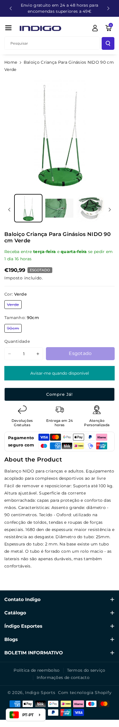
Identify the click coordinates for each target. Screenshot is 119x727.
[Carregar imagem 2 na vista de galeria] (59, 208)
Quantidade (17, 341)
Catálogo (15, 613)
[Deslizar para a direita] (110, 210)
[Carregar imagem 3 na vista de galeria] (90, 208)
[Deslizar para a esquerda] (9, 210)
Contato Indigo (22, 599)
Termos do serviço (86, 670)
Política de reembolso (37, 670)
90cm (14, 329)
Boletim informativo (33, 652)
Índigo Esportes (23, 626)
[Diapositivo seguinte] (108, 8)
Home (10, 62)
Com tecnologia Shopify (84, 692)
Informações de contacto (63, 677)
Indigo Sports (40, 692)
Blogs (11, 639)
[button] (8, 27)
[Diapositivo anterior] (10, 8)
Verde (14, 305)
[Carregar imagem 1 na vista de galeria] (28, 208)
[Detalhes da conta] (95, 28)
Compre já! (59, 394)
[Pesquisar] (108, 43)
